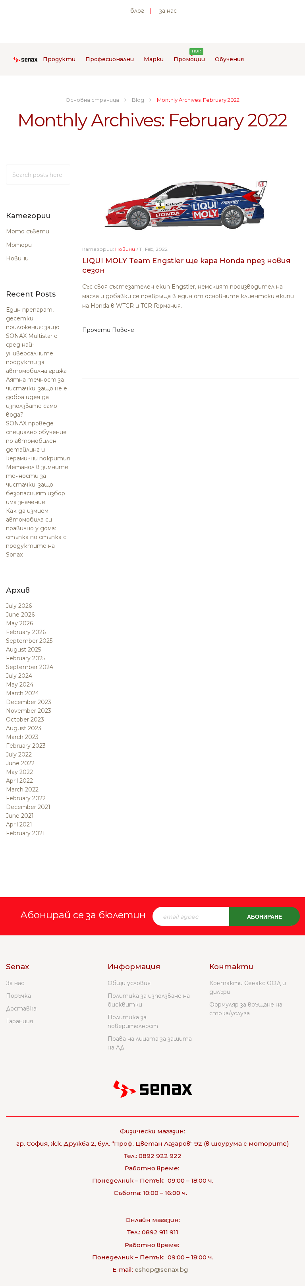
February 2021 (25, 833)
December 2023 (28, 702)
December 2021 (28, 807)
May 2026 (19, 623)
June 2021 (20, 815)
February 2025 (25, 658)
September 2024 (29, 667)
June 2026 (20, 614)
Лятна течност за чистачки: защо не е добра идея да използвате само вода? (36, 397)
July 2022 (19, 754)
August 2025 (23, 649)
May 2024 (19, 684)
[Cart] (266, 59)
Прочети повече (108, 330)
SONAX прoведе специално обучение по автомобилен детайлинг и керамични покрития (38, 441)
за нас (168, 10)
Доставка (21, 1008)
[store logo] (25, 59)
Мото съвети (27, 231)
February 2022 (26, 798)
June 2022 (20, 763)
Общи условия (129, 983)
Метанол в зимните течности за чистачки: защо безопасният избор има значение (37, 485)
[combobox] (38, 174)
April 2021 (19, 824)
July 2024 (19, 675)
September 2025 (29, 640)
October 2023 (25, 719)
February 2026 (26, 632)
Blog (138, 100)
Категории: (98, 249)
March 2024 (22, 693)
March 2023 (22, 737)
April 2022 (19, 780)
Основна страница (93, 100)
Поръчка (18, 995)
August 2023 (23, 728)
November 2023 (28, 710)
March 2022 (22, 789)
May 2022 (19, 772)
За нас (15, 983)
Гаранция (19, 1021)
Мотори (19, 244)
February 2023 (26, 745)
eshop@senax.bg (161, 1269)
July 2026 (19, 605)
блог (137, 10)
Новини (17, 258)
